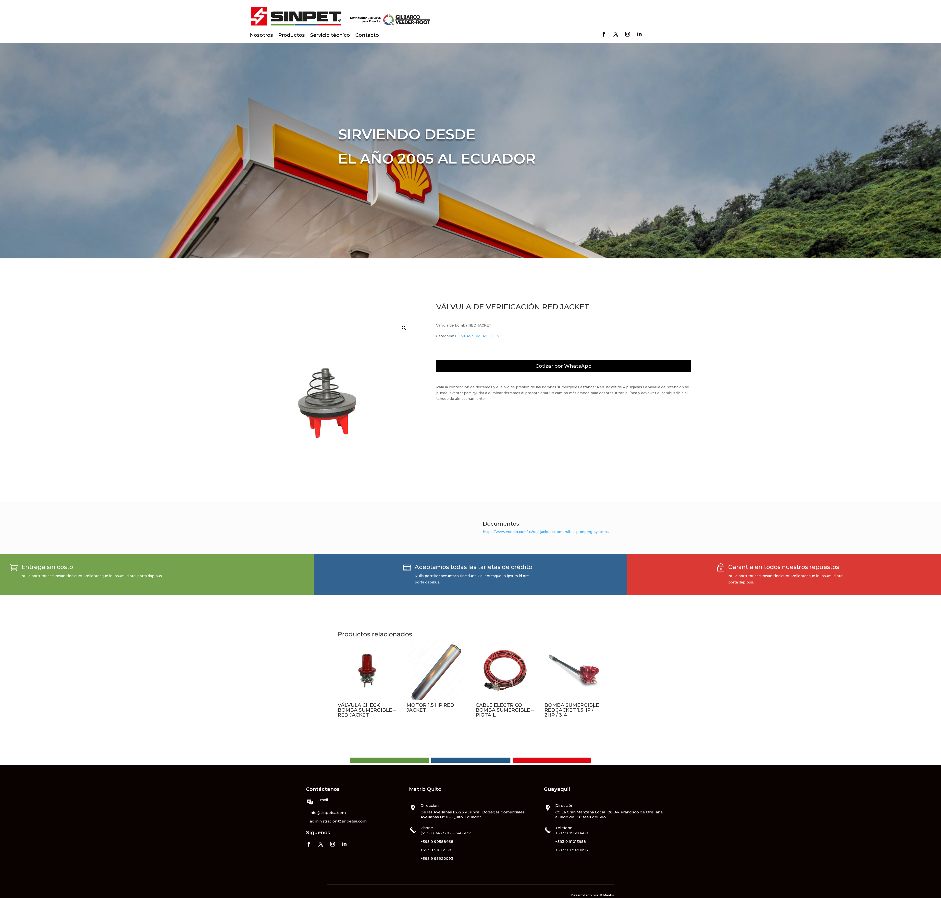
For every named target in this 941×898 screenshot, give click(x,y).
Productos (291, 35)
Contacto (367, 35)
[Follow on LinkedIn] (639, 34)
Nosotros (261, 35)
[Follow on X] (616, 34)
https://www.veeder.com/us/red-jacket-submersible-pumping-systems (546, 532)
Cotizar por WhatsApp (563, 366)
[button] (404, 328)
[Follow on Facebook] (604, 34)
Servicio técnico (330, 35)
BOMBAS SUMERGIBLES (477, 336)
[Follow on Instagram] (627, 34)
